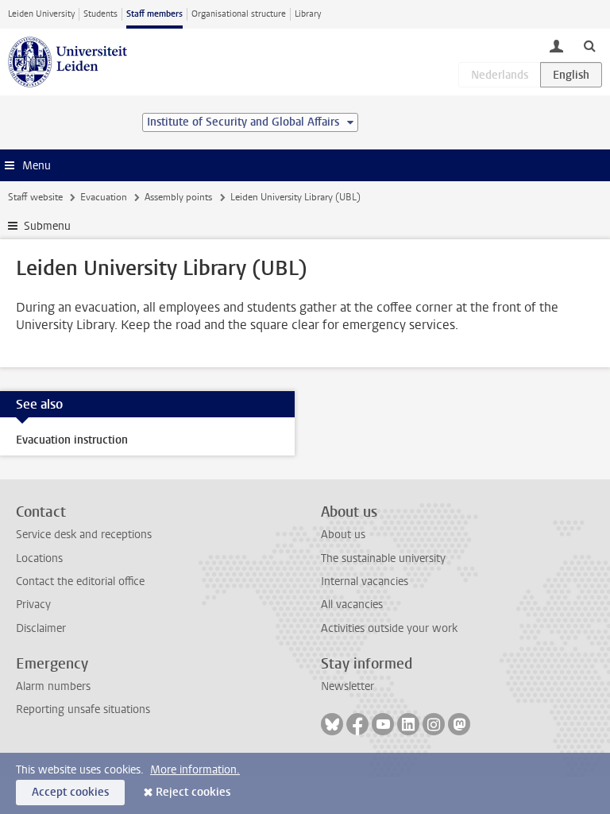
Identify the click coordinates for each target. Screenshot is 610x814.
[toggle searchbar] (589, 45)
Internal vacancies (364, 581)
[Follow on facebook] (357, 724)
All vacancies (352, 604)
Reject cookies (193, 792)
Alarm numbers (53, 686)
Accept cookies (70, 792)
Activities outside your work (389, 628)
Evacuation (103, 197)
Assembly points (178, 197)
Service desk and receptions (84, 534)
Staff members (154, 14)
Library (308, 14)
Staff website (35, 197)
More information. (195, 769)
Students (100, 14)
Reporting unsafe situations (83, 709)
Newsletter (347, 686)
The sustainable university (383, 558)
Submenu (47, 226)
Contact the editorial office (80, 581)
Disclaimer (41, 628)
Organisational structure (238, 14)
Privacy (33, 604)
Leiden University (41, 14)
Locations (39, 558)
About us (343, 534)
